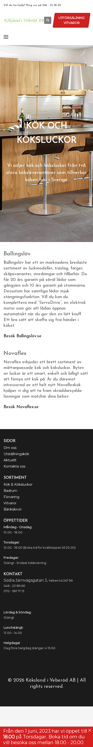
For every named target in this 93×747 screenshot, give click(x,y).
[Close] (89, 730)
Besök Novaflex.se (21, 407)
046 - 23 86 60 (51, 5)
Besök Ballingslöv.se (22, 336)
